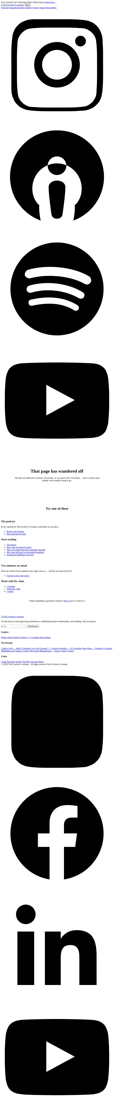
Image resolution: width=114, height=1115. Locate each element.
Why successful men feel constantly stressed (26, 550)
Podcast (4, 8)
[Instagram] (57, 120)
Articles (28, 8)
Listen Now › (50, 2)
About (35, 8)
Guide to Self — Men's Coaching (15, 648)
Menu (27, 5)
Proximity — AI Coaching (70, 648)
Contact (41, 8)
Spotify (18, 662)
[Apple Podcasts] (57, 232)
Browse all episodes (15, 531)
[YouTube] (57, 456)
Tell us (66, 601)
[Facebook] (57, 888)
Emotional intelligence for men (20, 555)
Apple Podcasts (8, 662)
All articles (11, 545)
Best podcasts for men (16, 534)
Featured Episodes (16, 8)
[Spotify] (57, 344)
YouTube (26, 662)
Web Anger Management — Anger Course (48, 651)
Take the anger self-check (18, 576)
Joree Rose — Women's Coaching (97, 648)
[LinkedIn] (57, 1000)
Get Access (33, 626)
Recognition (51, 8)
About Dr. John (13, 589)
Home (4, 637)
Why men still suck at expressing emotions (25, 552)
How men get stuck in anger (19, 547)
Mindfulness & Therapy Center (15, 651)
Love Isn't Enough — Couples (44, 648)
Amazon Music (37, 662)
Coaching (11, 586)
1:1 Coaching (33, 637)
